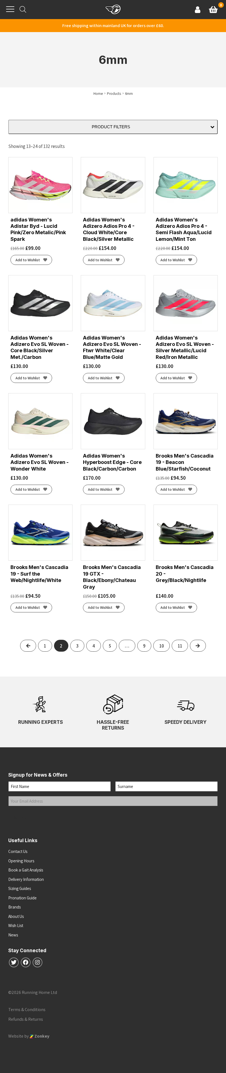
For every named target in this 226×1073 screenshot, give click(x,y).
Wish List (15, 925)
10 (161, 646)
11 (180, 646)
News (13, 935)
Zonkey (41, 1036)
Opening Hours (21, 860)
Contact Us (17, 851)
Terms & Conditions (26, 1009)
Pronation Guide (22, 897)
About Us (16, 916)
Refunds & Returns (25, 1019)
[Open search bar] (23, 9)
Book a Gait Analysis (25, 870)
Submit (20, 817)
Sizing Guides (19, 888)
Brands (14, 907)
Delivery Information (26, 879)
